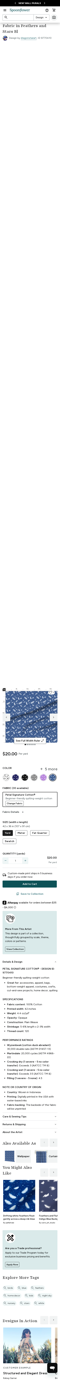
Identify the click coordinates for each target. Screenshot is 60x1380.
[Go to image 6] (35, 744)
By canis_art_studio (47, 1223)
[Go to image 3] (29, 744)
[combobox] (41, 17)
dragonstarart (28, 37)
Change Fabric (14, 803)
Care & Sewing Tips (30, 1116)
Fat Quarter (39, 832)
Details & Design (30, 962)
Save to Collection (29, 894)
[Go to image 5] (33, 744)
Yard (8, 832)
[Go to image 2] (27, 744)
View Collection (15, 949)
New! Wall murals (30, 3)
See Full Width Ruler (30, 741)
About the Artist (30, 1132)
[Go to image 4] (31, 744)
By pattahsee (8, 1223)
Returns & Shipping (30, 1124)
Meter (21, 832)
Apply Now (12, 1264)
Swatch (9, 841)
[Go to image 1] (25, 744)
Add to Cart (30, 883)
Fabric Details (13, 812)
